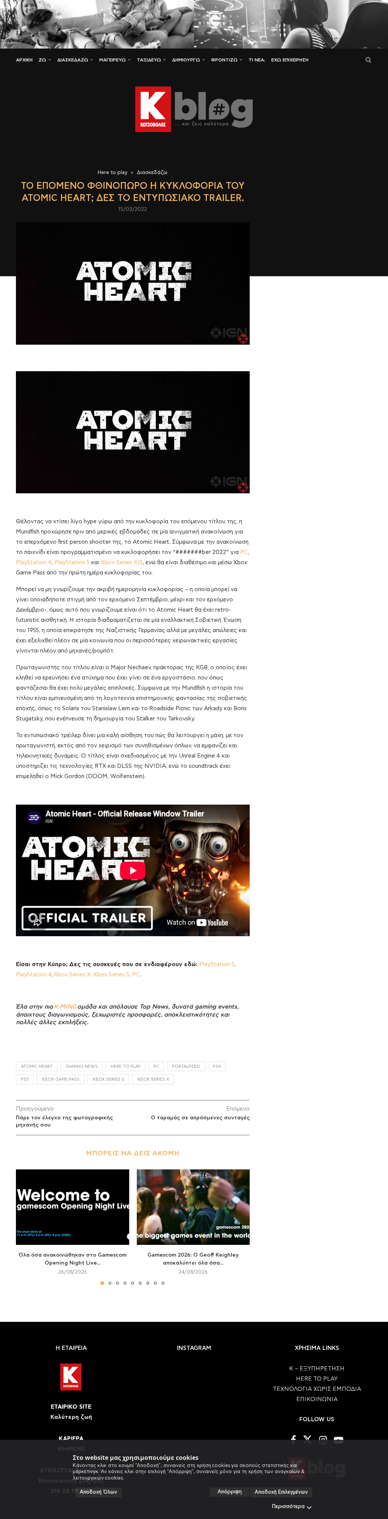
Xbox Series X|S (122, 562)
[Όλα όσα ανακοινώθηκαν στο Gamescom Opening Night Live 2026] (72, 1207)
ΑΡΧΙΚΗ (24, 60)
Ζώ (42, 60)
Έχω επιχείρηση (289, 60)
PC (244, 552)
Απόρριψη (229, 1491)
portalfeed (186, 1066)
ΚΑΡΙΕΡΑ (71, 1439)
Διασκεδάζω (72, 60)
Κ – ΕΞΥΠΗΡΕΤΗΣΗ (316, 1368)
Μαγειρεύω (112, 60)
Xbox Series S (108, 1079)
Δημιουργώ (186, 60)
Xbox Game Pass (61, 1079)
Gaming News (82, 1066)
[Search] (368, 60)
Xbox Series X (153, 1079)
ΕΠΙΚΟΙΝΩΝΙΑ (317, 1399)
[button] (26, 1227)
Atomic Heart (37, 1066)
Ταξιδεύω (149, 60)
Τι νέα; (257, 60)
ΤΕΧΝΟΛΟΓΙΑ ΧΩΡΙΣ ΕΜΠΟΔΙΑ (317, 1389)
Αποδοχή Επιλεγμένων (281, 1492)
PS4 (217, 1066)
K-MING (65, 1007)
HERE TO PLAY (126, 1066)
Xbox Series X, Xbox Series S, (93, 975)
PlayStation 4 (34, 562)
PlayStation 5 (72, 562)
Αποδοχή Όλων (98, 1492)
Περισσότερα (288, 1506)
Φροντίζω (224, 60)
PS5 (25, 1079)
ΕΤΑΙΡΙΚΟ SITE (71, 1407)
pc (156, 1066)
